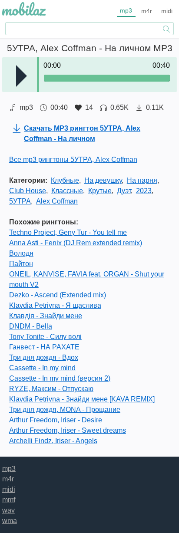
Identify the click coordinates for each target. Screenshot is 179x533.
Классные (67, 190)
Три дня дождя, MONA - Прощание (64, 409)
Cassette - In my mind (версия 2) (59, 378)
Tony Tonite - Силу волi (45, 336)
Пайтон (21, 263)
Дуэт (124, 190)
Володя (21, 253)
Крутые (100, 190)
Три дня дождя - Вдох (43, 357)
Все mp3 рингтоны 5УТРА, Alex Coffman (73, 159)
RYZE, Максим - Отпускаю (51, 388)
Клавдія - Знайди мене (45, 315)
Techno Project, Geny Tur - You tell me (68, 232)
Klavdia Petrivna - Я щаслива (55, 305)
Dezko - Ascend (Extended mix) (57, 295)
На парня (142, 180)
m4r (146, 10)
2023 (144, 190)
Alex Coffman (57, 201)
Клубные (65, 180)
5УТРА (20, 201)
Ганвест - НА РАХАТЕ (44, 347)
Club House (27, 190)
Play (21, 76)
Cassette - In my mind (42, 368)
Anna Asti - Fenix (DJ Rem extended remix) (75, 243)
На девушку (103, 180)
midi (166, 10)
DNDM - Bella (30, 326)
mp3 (126, 10)
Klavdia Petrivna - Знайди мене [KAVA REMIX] (82, 399)
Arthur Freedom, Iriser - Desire (55, 420)
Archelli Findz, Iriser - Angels (53, 440)
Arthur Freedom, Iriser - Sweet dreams (67, 430)
